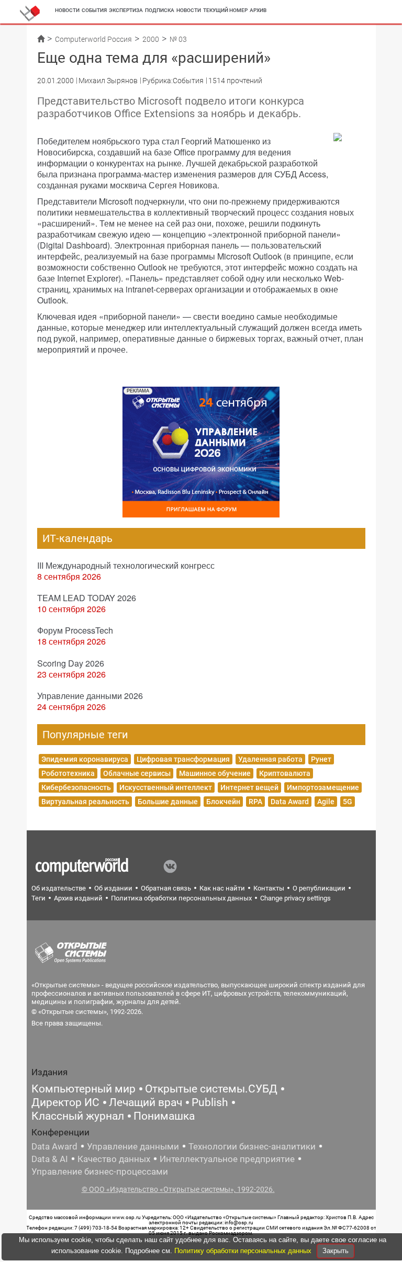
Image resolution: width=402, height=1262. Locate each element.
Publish (210, 1102)
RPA (255, 801)
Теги (38, 898)
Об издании (113, 888)
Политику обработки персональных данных (244, 1251)
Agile (325, 801)
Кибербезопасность (76, 787)
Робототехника (68, 773)
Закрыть (335, 1251)
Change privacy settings (295, 898)
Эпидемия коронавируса (84, 759)
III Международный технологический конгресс (126, 565)
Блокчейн (223, 801)
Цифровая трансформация (183, 759)
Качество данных (113, 1159)
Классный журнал (77, 1116)
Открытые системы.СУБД (211, 1089)
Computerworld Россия (93, 39)
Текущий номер (225, 10)
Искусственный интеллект (165, 787)
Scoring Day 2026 (70, 663)
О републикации (319, 888)
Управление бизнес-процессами (99, 1171)
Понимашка (164, 1116)
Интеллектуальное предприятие (227, 1159)
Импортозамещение (323, 787)
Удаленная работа (270, 759)
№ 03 (178, 39)
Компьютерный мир (83, 1089)
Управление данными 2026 (90, 696)
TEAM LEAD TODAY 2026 (86, 598)
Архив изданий (78, 898)
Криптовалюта (284, 773)
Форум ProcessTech (75, 630)
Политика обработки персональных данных (181, 898)
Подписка (159, 10)
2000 (150, 39)
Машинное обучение (215, 773)
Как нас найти (222, 888)
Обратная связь (166, 888)
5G (347, 801)
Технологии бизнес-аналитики (252, 1146)
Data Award (290, 801)
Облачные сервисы (137, 773)
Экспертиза (126, 10)
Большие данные (168, 801)
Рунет (321, 759)
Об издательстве (58, 888)
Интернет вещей (249, 787)
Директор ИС (65, 1102)
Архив (258, 10)
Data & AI (49, 1159)
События (94, 10)
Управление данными (133, 1146)
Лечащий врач (145, 1102)
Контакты (268, 888)
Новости (67, 10)
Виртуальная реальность (85, 801)
